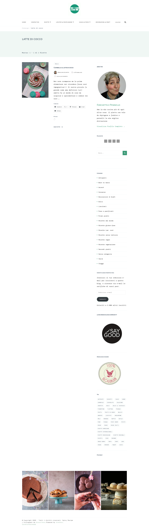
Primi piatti (104, 216)
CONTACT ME (35, 22)
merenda (106, 418)
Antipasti (102, 178)
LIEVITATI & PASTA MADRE (64, 22)
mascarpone (118, 415)
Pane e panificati (106, 211)
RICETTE (46, 22)
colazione (120, 402)
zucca (121, 445)
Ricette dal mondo (106, 221)
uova (122, 441)
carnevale (101, 402)
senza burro (101, 441)
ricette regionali (119, 435)
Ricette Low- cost (106, 230)
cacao (117, 399)
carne (123, 399)
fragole (118, 409)
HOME (24, 22)
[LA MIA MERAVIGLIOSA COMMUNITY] (112, 320)
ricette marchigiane (104, 435)
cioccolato (110, 402)
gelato (120, 412)
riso (107, 438)
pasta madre (114, 422)
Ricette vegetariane (107, 244)
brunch (101, 187)
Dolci (57, 64)
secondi (114, 438)
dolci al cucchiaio (119, 405)
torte (116, 441)
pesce (99, 425)
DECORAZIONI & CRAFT (103, 22)
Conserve (102, 192)
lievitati (108, 415)
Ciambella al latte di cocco (63, 67)
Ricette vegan (104, 240)
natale (121, 418)
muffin (114, 418)
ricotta (100, 438)
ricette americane (103, 428)
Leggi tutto (57, 127)
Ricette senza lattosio (108, 235)
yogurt (114, 445)
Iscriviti (102, 299)
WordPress (59, 522)
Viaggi (101, 263)
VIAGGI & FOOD (84, 22)
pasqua (106, 422)
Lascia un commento (62, 76)
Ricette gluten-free (107, 225)
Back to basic (104, 183)
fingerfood (101, 409)
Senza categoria (105, 254)
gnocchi (100, 415)
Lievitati (118, 22)
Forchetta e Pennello (108, 105)
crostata (100, 405)
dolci (108, 405)
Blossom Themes (40, 522)
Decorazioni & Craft (107, 197)
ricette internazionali (105, 431)
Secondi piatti (105, 249)
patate (123, 422)
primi (106, 425)
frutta (100, 412)
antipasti (101, 399)
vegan (99, 445)
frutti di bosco (110, 412)
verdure (106, 445)
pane (99, 422)
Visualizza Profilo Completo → (111, 126)
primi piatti (115, 425)
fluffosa (110, 409)
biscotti (109, 399)
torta (110, 441)
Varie (101, 259)
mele (99, 418)
